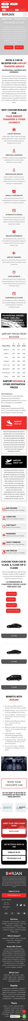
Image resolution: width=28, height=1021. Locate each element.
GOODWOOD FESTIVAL (18, 990)
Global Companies (20, 930)
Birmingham (18, 940)
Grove (11, 951)
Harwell (4, 953)
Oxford (6, 949)
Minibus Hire (14, 932)
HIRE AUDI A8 (12, 979)
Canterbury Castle (9, 1010)
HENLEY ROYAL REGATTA (9, 992)
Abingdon (12, 949)
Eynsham (22, 953)
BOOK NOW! (14, 831)
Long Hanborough (8, 957)
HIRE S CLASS (13, 977)
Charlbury (22, 959)
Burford (16, 955)
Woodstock (22, 955)
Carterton (10, 955)
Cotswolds (16, 961)
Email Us (8, 47)
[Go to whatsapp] (24, 1016)
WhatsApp (19, 47)
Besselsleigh (17, 951)
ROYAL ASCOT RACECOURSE (16, 994)
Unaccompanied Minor (9, 927)
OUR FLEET (7, 975)
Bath (12, 1012)
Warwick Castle (19, 1012)
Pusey (23, 951)
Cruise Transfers (21, 927)
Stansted (23, 938)
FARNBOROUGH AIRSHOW (10, 988)
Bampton (16, 959)
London (8, 967)
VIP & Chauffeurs (15, 921)
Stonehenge (6, 1012)
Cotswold (7, 1008)
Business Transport (13, 923)
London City (10, 940)
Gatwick (12, 938)
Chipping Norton (19, 957)
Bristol (18, 942)
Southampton (12, 942)
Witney (4, 955)
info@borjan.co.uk (6, 1)
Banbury (10, 959)
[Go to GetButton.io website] (24, 1019)
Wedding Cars (18, 925)
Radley (22, 949)
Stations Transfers (9, 930)
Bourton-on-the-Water (17, 963)
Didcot (17, 949)
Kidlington (10, 953)
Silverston (20, 967)
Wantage (6, 951)
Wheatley (17, 953)
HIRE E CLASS (15, 975)
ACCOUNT (5, 6)
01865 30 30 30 (14, 852)
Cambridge (5, 1014)
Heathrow (5, 938)
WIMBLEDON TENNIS (9, 996)
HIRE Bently (21, 979)
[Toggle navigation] (25, 14)
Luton (17, 938)
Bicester (4, 959)
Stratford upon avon (17, 1008)
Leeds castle (19, 1010)
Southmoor (22, 965)
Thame (4, 961)
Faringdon (14, 967)
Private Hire (6, 921)
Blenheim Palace (19, 1006)
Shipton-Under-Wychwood (10, 965)
